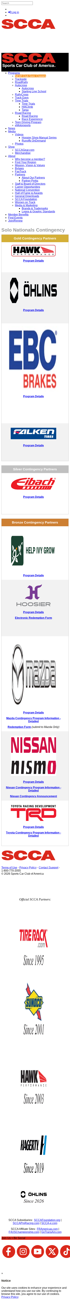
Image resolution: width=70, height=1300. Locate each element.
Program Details (33, 310)
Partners (20, 174)
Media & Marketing (26, 205)
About (11, 156)
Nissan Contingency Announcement (33, 796)
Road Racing (23, 113)
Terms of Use (9, 867)
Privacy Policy (28, 867)
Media (12, 131)
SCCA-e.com (49, 1223)
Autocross (21, 85)
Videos (19, 134)
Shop (11, 146)
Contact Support (48, 867)
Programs (14, 72)
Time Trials (21, 100)
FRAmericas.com (47, 1228)
